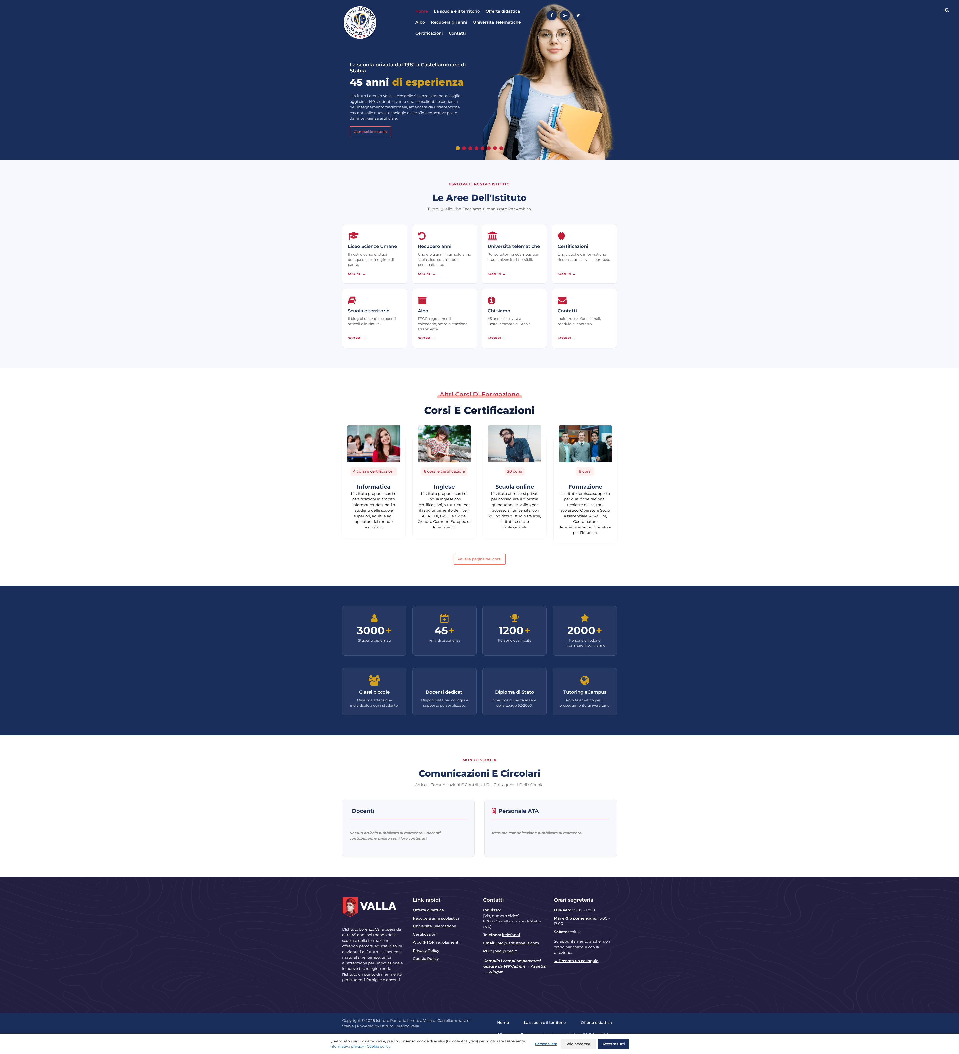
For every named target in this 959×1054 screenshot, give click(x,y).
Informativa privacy (347, 1046)
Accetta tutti (613, 1044)
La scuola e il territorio (457, 11)
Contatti (457, 33)
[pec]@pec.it (505, 951)
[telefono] (511, 934)
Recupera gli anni (449, 22)
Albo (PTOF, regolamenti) (437, 942)
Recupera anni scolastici (436, 918)
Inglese (444, 486)
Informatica (374, 486)
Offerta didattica (503, 11)
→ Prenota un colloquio (576, 960)
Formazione (585, 486)
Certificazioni (429, 33)
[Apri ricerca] (947, 10)
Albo (420, 22)
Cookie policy (378, 1046)
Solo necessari (578, 1044)
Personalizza (546, 1044)
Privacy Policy (426, 950)
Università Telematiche (497, 22)
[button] (458, 148)
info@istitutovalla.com (517, 943)
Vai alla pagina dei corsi (480, 559)
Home (421, 11)
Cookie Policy (426, 958)
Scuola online (514, 486)
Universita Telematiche (434, 926)
